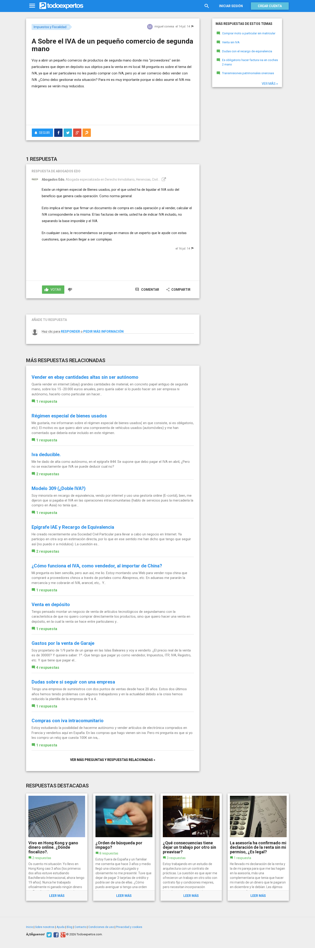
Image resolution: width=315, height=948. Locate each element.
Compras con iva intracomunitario (68, 720)
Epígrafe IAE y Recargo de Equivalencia (73, 527)
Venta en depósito (51, 604)
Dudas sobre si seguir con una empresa (73, 682)
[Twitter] (48, 934)
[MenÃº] (32, 6)
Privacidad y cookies (129, 927)
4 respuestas (47, 667)
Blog (69, 927)
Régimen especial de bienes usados (69, 416)
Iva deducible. (46, 454)
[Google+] (62, 934)
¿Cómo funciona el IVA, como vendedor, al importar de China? (97, 566)
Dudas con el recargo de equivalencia (247, 51)
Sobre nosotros (44, 927)
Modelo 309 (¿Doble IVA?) (59, 488)
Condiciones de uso (101, 927)
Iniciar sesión (231, 6)
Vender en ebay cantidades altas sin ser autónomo (85, 377)
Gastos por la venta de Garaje (63, 643)
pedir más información (103, 331)
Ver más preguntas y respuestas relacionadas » (112, 760)
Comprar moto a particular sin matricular (248, 33)
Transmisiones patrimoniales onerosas (248, 73)
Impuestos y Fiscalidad (50, 27)
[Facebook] (55, 934)
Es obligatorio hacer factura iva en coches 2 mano (250, 62)
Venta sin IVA (231, 42)
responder (70, 331)
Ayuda (60, 927)
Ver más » (270, 83)
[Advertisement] (113, 108)
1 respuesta (46, 401)
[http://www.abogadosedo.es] (163, 179)
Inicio (29, 927)
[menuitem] (58, 133)
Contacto (80, 927)
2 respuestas (47, 474)
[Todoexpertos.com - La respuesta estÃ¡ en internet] (61, 6)
